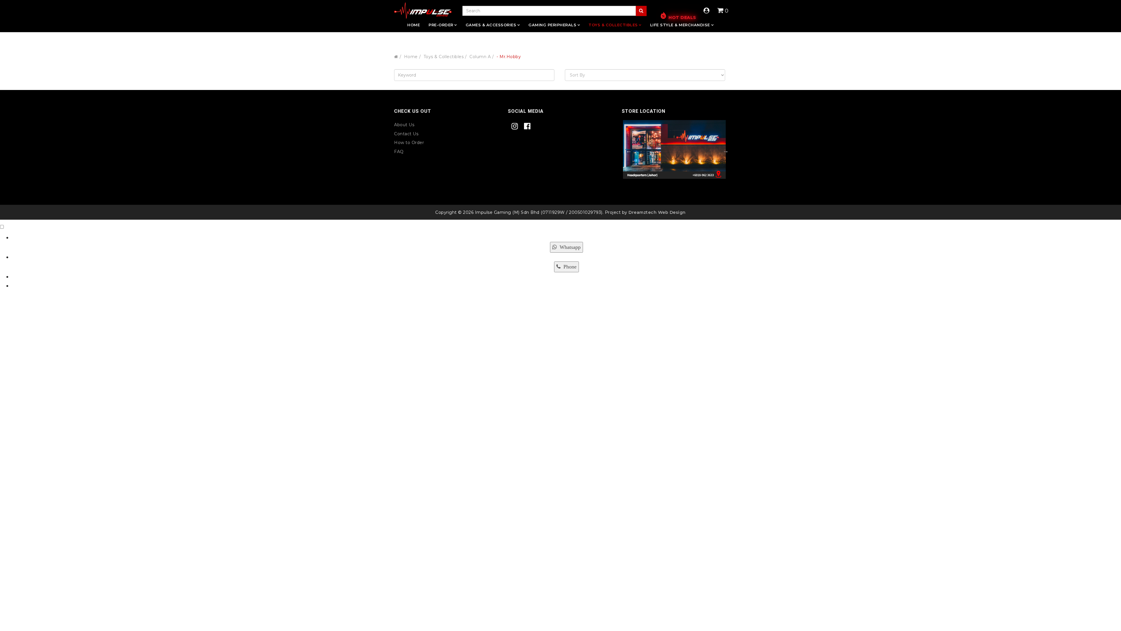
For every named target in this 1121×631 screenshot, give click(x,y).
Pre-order (441, 24)
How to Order (409, 142)
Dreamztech (643, 212)
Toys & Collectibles (613, 24)
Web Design (671, 212)
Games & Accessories (491, 24)
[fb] (529, 126)
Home (413, 24)
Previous (626, 151)
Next (723, 151)
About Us (404, 124)
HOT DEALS (682, 17)
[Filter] (641, 11)
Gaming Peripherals (552, 24)
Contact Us (406, 133)
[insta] (516, 126)
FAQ (399, 151)
